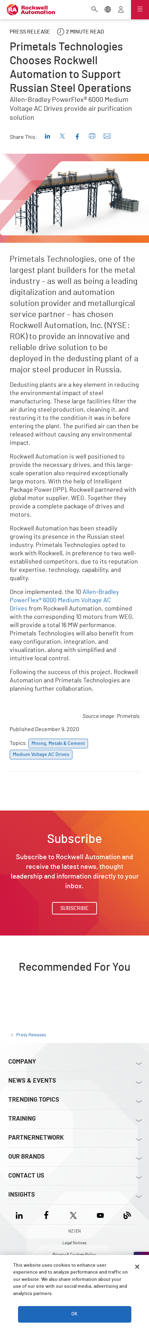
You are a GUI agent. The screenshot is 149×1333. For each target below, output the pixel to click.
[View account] (121, 10)
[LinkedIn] (21, 1214)
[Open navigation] (140, 9)
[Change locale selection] (108, 10)
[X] (73, 1214)
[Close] (137, 1266)
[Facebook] (46, 1214)
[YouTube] (100, 1214)
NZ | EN (74, 1231)
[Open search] (94, 10)
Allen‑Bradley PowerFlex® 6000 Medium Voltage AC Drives (64, 600)
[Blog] (127, 1214)
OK (74, 1314)
